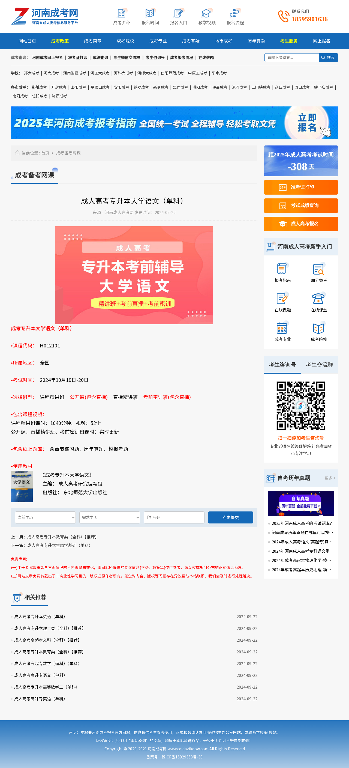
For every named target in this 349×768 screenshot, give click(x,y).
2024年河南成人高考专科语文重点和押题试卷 (303, 551)
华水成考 (219, 73)
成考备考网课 (68, 153)
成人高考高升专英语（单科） (40, 699)
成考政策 (60, 41)
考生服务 (289, 41)
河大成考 (51, 73)
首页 (45, 153)
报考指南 (283, 280)
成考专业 (158, 41)
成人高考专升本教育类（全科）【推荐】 (63, 537)
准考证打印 (77, 57)
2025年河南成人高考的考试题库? (302, 523)
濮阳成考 (200, 87)
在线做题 (206, 57)
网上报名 (321, 41)
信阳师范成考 (172, 73)
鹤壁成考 (141, 87)
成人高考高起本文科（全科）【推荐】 (48, 640)
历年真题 (256, 41)
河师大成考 (147, 73)
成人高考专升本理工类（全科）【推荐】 (50, 628)
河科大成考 (123, 73)
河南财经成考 (74, 73)
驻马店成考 (323, 87)
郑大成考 (31, 73)
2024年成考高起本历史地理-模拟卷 (303, 570)
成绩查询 (100, 57)
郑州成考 (39, 87)
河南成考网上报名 (47, 57)
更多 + (330, 478)
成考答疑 (191, 41)
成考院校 (125, 41)
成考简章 (92, 41)
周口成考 (302, 87)
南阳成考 (20, 96)
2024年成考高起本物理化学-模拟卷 (303, 560)
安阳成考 (121, 87)
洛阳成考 (78, 87)
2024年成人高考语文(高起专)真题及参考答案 (303, 542)
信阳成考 (39, 96)
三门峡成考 (260, 87)
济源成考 (59, 96)
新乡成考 (161, 87)
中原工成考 (197, 73)
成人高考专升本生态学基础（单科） (60, 545)
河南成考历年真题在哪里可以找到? (303, 533)
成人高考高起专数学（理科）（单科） (48, 664)
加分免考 (319, 280)
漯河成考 (239, 87)
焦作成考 (180, 87)
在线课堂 (319, 310)
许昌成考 (219, 87)
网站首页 (27, 41)
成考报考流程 (181, 57)
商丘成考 (282, 87)
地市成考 (223, 41)
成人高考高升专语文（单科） (40, 675)
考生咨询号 (155, 57)
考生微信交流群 (126, 57)
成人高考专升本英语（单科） (40, 617)
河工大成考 (100, 73)
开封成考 (59, 87)
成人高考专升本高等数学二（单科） (47, 687)
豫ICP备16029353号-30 (182, 757)
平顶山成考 (100, 87)
